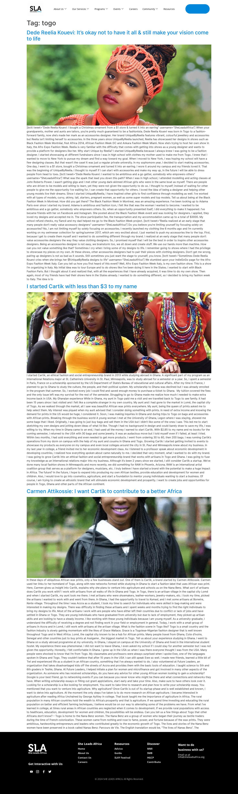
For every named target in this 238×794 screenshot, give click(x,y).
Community (148, 9)
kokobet (97, 790)
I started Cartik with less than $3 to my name (82, 286)
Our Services (79, 9)
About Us (59, 9)
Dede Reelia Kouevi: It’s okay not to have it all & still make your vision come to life (118, 35)
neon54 (141, 790)
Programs (100, 9)
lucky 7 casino (127, 790)
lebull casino (110, 790)
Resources (169, 9)
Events (117, 9)
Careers (133, 9)
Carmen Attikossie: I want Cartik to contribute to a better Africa (104, 491)
